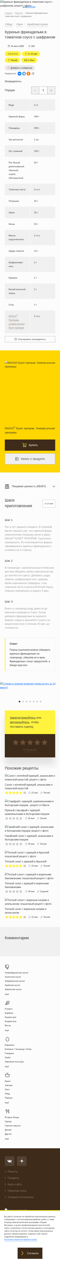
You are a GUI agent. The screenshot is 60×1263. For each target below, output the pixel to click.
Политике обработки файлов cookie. (20, 1240)
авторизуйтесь (19, 722)
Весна (8, 1025)
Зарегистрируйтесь (23, 717)
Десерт (8, 1130)
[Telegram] (24, 74)
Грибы (8, 1057)
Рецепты (13, 1171)
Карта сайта (15, 1184)
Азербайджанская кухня (16, 972)
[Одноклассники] (28, 74)
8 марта (8, 1009)
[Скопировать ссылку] (33, 74)
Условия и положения (21, 1197)
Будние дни (10, 1017)
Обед (8, 24)
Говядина (9, 1053)
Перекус (9, 1098)
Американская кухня (15, 981)
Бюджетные (10, 1021)
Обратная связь (17, 1190)
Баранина (9, 1045)
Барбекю (9, 1013)
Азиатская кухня (13, 977)
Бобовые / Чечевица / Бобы (18, 1049)
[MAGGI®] (30, 10)
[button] (19, 701)
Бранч (8, 1081)
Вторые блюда (12, 1117)
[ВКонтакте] (19, 74)
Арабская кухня (37, 24)
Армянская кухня (13, 989)
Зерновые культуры (14, 1061)
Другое (8, 1134)
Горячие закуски (12, 1125)
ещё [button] (7, 994)
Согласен (33, 1253)
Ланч (19, 24)
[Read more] (30, 784)
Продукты (13, 1178)
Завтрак (8, 1085)
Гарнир (8, 1121)
